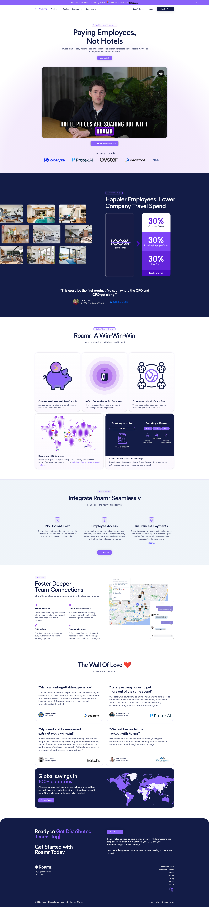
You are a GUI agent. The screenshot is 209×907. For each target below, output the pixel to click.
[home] (41, 9)
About (171, 873)
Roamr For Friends (166, 870)
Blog (172, 879)
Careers (170, 885)
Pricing (66, 9)
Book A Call (104, 58)
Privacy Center (76, 902)
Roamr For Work (167, 867)
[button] (55, 9)
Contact (170, 882)
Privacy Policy (154, 902)
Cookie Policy (168, 902)
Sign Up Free (165, 9)
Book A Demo (46, 800)
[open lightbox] (104, 102)
